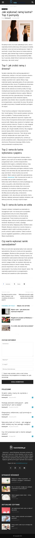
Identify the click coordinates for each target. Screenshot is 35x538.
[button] (3, 2)
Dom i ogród (13, 6)
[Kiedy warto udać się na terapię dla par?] (6, 527)
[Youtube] (24, 468)
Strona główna (5, 6)
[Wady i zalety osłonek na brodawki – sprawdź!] (6, 518)
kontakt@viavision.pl (21, 463)
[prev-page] (16, 334)
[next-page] (19, 334)
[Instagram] (15, 468)
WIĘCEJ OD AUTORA (23, 306)
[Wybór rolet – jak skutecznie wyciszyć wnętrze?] (6, 312)
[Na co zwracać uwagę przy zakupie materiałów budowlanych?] (6, 489)
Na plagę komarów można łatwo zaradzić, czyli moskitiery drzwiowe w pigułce (9, 297)
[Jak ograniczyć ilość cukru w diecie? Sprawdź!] (6, 510)
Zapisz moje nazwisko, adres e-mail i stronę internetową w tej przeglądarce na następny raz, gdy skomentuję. (16, 375)
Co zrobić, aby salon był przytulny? (22, 326)
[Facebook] (10, 468)
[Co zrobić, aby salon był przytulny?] (6, 328)
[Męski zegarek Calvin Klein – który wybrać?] (6, 497)
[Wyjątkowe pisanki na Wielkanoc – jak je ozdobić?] (6, 320)
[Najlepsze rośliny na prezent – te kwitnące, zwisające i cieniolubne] (6, 481)
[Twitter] (19, 468)
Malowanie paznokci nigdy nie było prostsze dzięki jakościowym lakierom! (26, 296)
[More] (24, 284)
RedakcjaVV (8, 18)
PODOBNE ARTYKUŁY (8, 306)
